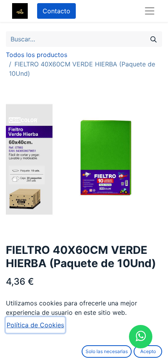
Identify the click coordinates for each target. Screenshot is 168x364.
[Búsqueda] (153, 39)
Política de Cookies (35, 325)
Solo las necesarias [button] (107, 351)
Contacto (56, 11)
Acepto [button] (148, 351)
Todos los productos (36, 55)
